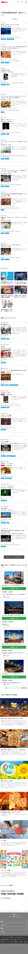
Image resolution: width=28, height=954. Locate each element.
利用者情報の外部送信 (5, 939)
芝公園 (3, 82)
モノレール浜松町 (8, 60)
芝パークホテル (5, 255)
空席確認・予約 (14, 588)
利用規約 (11, 937)
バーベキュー (11, 688)
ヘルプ (24, 939)
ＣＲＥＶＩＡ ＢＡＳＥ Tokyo (7, 452)
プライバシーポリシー (19, 937)
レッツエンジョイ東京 (5, 911)
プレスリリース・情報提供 (12, 941)
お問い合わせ (3, 941)
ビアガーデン (18, 688)
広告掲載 (20, 941)
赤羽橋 (7, 37)
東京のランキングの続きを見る (14, 557)
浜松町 (13, 37)
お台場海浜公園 (5, 427)
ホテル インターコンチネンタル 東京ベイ (10, 59)
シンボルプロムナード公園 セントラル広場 (10, 403)
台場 (3, 405)
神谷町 (10, 37)
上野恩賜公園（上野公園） (7, 519)
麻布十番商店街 (5, 335)
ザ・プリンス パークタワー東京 (8, 206)
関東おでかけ (13, 911)
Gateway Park (5, 381)
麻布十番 (4, 337)
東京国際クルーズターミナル (12, 405)
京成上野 (4, 521)
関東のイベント (20, 911)
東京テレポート (11, 427)
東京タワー (4, 35)
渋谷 (3, 360)
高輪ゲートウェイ (5, 383)
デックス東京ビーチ (6, 426)
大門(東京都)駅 (10, 893)
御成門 (3, 37)
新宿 (3, 476)
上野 (7, 521)
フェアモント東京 (5, 182)
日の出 (3, 184)
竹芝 (3, 60)
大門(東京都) (17, 37)
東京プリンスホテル (6, 154)
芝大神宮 (4, 81)
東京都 (2, 22)
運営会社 (25, 941)
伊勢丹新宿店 (4, 474)
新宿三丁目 (9, 476)
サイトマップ (5, 937)
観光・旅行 (19, 893)
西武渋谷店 (4, 359)
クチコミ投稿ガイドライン (16, 939)
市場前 (3, 454)
